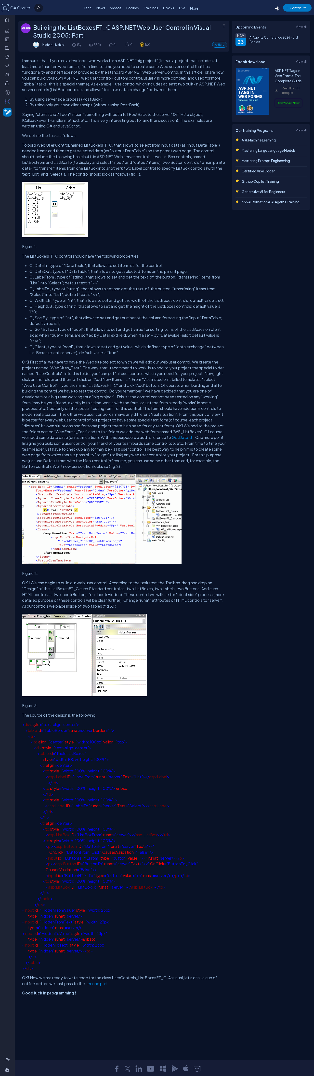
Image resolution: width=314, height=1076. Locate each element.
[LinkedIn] (138, 1068)
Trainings (151, 8)
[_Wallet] (8, 48)
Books (168, 8)
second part (97, 983)
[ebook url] (253, 113)
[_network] (8, 74)
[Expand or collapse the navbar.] (8, 20)
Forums (132, 8)
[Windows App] (163, 1068)
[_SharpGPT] (8, 101)
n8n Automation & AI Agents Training (271, 202)
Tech (88, 8)
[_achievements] (8, 65)
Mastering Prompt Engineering (266, 160)
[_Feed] (8, 30)
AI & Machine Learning (259, 140)
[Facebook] (117, 1068)
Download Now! (288, 103)
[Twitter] (128, 1068)
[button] (126, 45)
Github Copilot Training (260, 181)
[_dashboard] (8, 39)
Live (182, 8)
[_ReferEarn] (8, 83)
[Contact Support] (197, 1068)
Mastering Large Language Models (269, 150)
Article (219, 44)
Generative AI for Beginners (263, 191)
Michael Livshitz (53, 45)
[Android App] (174, 1068)
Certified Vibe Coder (258, 171)
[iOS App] (186, 1068)
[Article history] (74, 45)
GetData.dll (182, 437)
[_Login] (8, 1069)
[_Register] (8, 1059)
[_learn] (8, 57)
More (194, 8)
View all (301, 27)
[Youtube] (151, 1068)
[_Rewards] (8, 92)
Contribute (298, 8)
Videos (115, 8)
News (100, 8)
